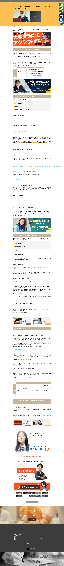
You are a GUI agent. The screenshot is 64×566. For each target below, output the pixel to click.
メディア (48, 498)
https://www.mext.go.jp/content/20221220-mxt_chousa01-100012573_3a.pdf (22, 169)
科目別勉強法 (19, 493)
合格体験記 (15, 538)
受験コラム (23, 4)
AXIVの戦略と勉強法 (16, 535)
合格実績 (15, 539)
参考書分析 (45, 493)
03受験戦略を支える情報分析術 (17, 534)
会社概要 (41, 538)
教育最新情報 (38, 498)
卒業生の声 (15, 537)
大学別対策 (25, 493)
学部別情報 (32, 493)
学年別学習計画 (28, 544)
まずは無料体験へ (32, 519)
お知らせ (43, 498)
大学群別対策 (38, 493)
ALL (20, 498)
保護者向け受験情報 (31, 498)
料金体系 (15, 536)
